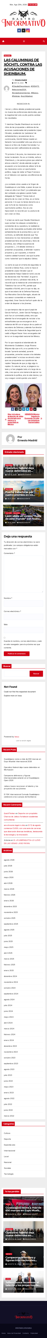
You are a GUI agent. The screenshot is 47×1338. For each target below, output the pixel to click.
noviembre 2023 (11, 1052)
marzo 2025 (9, 959)
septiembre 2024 (11, 994)
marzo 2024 (9, 1029)
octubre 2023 (9, 1058)
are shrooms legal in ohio (14, 825)
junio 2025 (8, 941)
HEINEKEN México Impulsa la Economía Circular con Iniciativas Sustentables (32, 418)
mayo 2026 (8, 877)
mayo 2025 (8, 947)
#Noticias (16, 96)
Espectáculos (9, 1145)
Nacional (7, 55)
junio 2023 (8, 1081)
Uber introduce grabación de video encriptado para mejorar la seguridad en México (15, 419)
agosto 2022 (9, 1098)
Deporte (7, 1139)
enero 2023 (9, 1092)
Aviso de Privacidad (14, 1333)
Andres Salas (31, 1214)
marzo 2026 (9, 889)
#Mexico (34, 93)
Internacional (9, 1151)
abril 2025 (8, 953)
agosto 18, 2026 (15, 1264)
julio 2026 (8, 866)
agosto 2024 (9, 999)
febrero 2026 (9, 895)
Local (6, 1156)
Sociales (7, 1168)
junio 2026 (8, 871)
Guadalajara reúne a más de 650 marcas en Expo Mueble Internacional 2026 (23, 1210)
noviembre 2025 (11, 912)
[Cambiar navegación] (24, 41)
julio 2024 (8, 1005)
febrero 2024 (9, 1034)
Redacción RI (25, 475)
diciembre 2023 (10, 1046)
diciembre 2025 (10, 906)
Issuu (17, 737)
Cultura (9, 513)
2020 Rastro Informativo (23, 1328)
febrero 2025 (9, 965)
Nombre (8, 598)
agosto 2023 (9, 1069)
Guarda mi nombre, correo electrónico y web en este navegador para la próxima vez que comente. (23, 644)
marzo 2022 (9, 1116)
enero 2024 (9, 1040)
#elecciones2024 (19, 89)
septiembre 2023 (11, 1063)
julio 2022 (8, 1104)
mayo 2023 (8, 1087)
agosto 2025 (9, 930)
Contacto (26, 1333)
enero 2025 (9, 970)
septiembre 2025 (11, 924)
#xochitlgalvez (27, 96)
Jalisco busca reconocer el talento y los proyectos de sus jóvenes (22, 1285)
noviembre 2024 (11, 982)
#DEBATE (35, 86)
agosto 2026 (9, 860)
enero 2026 (9, 901)
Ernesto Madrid (21, 80)
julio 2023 (8, 1075)
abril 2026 (8, 883)
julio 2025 (8, 935)
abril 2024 (8, 1023)
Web (6, 624)
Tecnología (8, 1174)
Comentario (9, 553)
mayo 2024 (9, 1017)
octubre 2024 (10, 988)
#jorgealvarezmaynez (21, 93)
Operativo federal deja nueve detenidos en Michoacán (19, 470)
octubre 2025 (9, 918)
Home (4, 1333)
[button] (44, 41)
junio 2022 (8, 1110)
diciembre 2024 (10, 976)
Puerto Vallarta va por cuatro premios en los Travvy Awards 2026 (19, 494)
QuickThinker (9, 813)
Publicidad (34, 1333)
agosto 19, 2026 (15, 1214)
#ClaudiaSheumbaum (21, 86)
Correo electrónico (12, 611)
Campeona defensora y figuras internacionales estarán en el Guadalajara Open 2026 (21, 777)
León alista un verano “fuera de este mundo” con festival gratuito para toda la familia (23, 518)
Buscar (7, 666)
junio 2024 (8, 1011)
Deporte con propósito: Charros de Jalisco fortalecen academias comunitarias (21, 816)
